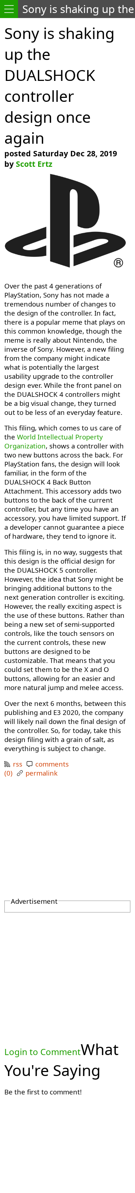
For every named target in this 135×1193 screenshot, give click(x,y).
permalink (42, 772)
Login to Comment (42, 1052)
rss (17, 763)
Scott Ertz (34, 164)
